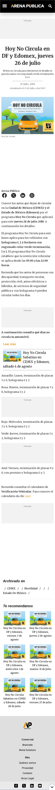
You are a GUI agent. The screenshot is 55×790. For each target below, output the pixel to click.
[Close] (46, 372)
